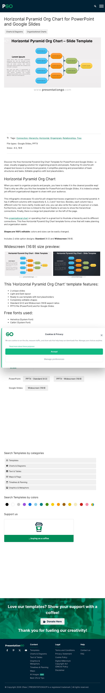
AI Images (34, 674)
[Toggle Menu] (101, 6)
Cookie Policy (61, 657)
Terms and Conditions (65, 650)
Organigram (56, 138)
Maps (32, 671)
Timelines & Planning (39, 667)
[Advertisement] (54, 111)
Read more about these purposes (21, 346)
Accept (54, 351)
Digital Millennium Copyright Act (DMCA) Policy (63, 664)
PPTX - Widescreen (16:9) (68, 378)
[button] (101, 335)
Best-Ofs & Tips (37, 678)
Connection (22, 138)
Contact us (85, 650)
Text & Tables (36, 657)
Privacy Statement (63, 654)
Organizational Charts (36, 31)
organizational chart (18, 218)
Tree (79, 138)
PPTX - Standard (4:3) (36, 378)
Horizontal (44, 138)
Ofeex (24, 687)
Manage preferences (54, 359)
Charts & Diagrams (14, 31)
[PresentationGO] (7, 6)
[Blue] (30, 504)
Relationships (69, 138)
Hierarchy (33, 138)
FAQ (82, 654)
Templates (34, 650)
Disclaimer (59, 670)
